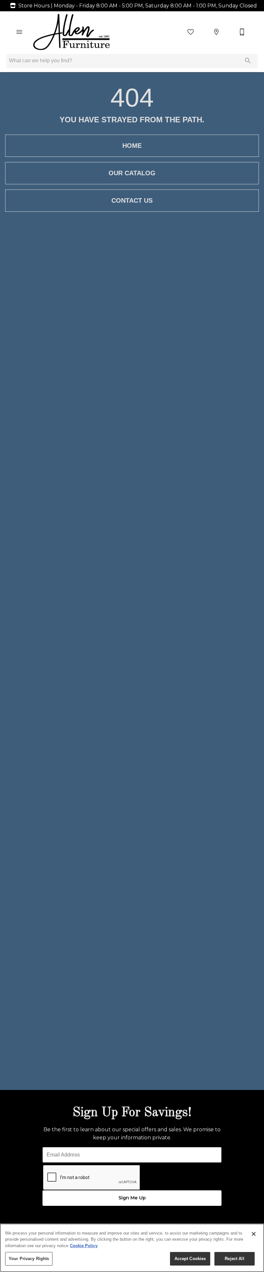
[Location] (216, 32)
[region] (132, 1248)
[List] (190, 32)
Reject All (234, 1258)
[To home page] (71, 32)
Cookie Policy (84, 1245)
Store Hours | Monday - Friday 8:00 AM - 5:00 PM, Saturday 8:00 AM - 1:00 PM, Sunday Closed (137, 6)
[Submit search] (248, 60)
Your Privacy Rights (29, 1258)
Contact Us (132, 200)
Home (132, 145)
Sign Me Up (132, 1198)
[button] (19, 32)
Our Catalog (132, 173)
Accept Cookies (190, 1258)
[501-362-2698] (242, 32)
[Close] (254, 1234)
